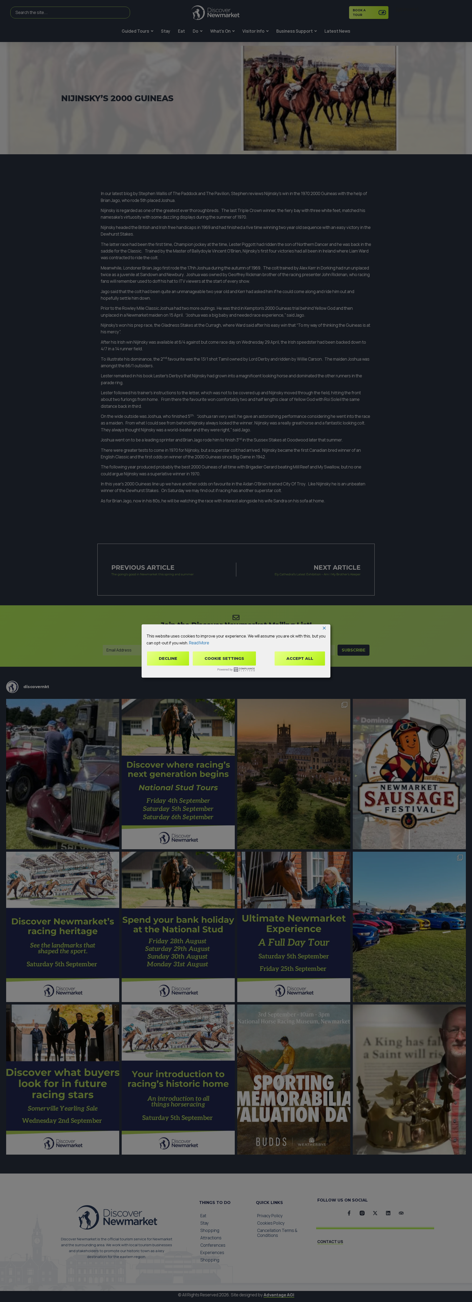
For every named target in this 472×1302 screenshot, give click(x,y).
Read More (199, 642)
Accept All (299, 658)
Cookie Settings (224, 658)
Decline (168, 658)
